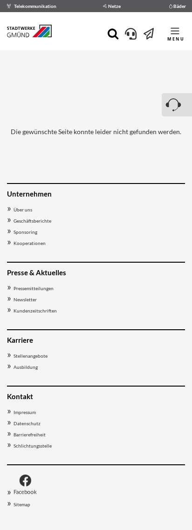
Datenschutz (27, 423)
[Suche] (113, 33)
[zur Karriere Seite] (149, 36)
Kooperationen (30, 243)
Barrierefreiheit (30, 434)
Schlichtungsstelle (33, 445)
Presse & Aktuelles (36, 272)
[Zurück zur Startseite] (29, 33)
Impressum (25, 412)
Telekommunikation (35, 6)
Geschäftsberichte (32, 221)
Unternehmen (29, 194)
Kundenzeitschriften (35, 310)
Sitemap (22, 504)
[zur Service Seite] (131, 36)
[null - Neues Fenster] (25, 493)
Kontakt (20, 396)
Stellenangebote (31, 356)
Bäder (179, 6)
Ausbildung (26, 367)
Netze (114, 6)
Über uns (23, 209)
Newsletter (25, 299)
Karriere (20, 340)
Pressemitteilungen (34, 288)
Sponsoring (25, 232)
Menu (176, 39)
